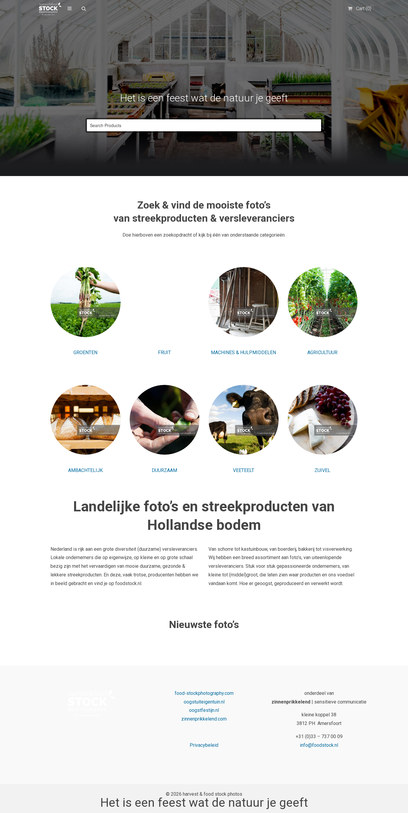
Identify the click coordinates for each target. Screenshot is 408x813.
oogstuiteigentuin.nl (204, 702)
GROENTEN (85, 352)
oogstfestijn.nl (204, 710)
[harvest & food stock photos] (49, 9)
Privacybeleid (204, 745)
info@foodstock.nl (319, 745)
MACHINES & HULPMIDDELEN (243, 352)
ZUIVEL (322, 470)
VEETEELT (243, 470)
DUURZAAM (164, 470)
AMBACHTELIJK (85, 470)
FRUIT (164, 352)
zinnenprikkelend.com (204, 719)
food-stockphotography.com (204, 693)
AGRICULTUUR (322, 352)
